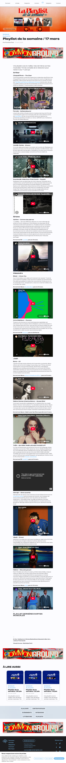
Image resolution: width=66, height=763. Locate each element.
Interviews (40, 712)
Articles (17, 3)
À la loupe (24, 708)
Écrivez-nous (29, 741)
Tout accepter (59, 758)
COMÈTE (25, 459)
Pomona (25, 332)
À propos (7, 3)
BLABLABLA (29, 287)
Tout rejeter (48, 758)
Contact (36, 3)
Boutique (11, 748)
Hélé (26, 585)
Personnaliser (39, 758)
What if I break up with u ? (33, 375)
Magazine (27, 3)
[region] (33, 757)
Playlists (39, 716)
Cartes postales (39, 708)
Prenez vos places (31, 456)
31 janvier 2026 (18, 496)
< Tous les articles (9, 29)
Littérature (27, 716)
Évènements (27, 712)
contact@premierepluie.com (33, 750)
